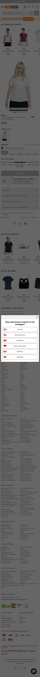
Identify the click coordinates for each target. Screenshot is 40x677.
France (20, 351)
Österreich (20, 335)
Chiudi (37, 317)
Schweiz (20, 340)
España (20, 357)
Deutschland (20, 346)
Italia (20, 329)
